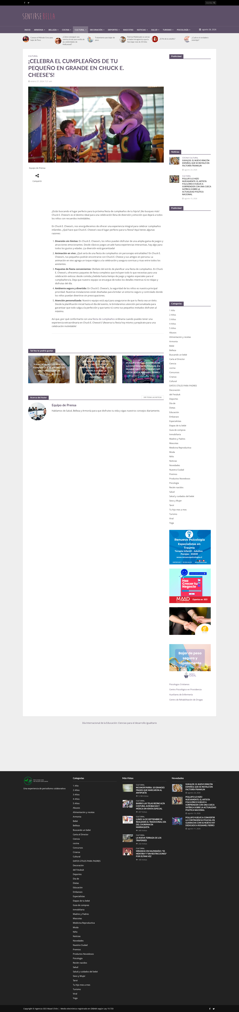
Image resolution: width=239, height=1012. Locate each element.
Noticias (141, 29)
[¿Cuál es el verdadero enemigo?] (187, 39)
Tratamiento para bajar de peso (105, 39)
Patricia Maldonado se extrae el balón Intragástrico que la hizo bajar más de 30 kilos (138, 39)
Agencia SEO (41, 1008)
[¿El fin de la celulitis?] (155, 39)
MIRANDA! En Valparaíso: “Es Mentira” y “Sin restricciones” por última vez (151, 853)
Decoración (96, 29)
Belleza (53, 29)
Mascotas (128, 29)
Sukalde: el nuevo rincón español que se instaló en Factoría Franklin (49, 367)
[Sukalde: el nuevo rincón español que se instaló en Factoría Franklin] (174, 160)
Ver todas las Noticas (153, 397)
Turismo (167, 29)
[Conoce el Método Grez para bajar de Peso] (26, 39)
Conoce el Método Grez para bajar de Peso (41, 39)
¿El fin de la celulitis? (167, 39)
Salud (154, 29)
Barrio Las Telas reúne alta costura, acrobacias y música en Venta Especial (150, 806)
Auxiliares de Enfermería (181, 694)
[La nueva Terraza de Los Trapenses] (128, 838)
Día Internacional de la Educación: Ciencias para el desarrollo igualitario (119, 722)
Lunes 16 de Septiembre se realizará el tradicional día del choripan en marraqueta (151, 823)
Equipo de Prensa (37, 168)
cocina (185, 158)
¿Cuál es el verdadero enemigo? (200, 39)
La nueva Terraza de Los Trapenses (148, 839)
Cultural (80, 29)
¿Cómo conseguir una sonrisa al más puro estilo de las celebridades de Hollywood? (74, 40)
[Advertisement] (166, 15)
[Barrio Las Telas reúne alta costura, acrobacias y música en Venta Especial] (128, 803)
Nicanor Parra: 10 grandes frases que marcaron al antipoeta (150, 790)
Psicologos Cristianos (179, 684)
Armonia (38, 29)
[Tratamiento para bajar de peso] (90, 39)
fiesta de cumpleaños (104, 319)
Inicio (27, 29)
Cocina (65, 29)
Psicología (182, 29)
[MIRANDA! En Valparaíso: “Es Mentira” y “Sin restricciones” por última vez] (128, 851)
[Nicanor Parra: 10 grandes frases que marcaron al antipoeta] (128, 787)
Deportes (113, 29)
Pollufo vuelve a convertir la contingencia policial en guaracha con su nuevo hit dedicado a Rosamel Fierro (143, 368)
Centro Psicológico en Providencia (185, 689)
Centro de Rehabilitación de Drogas (186, 699)
